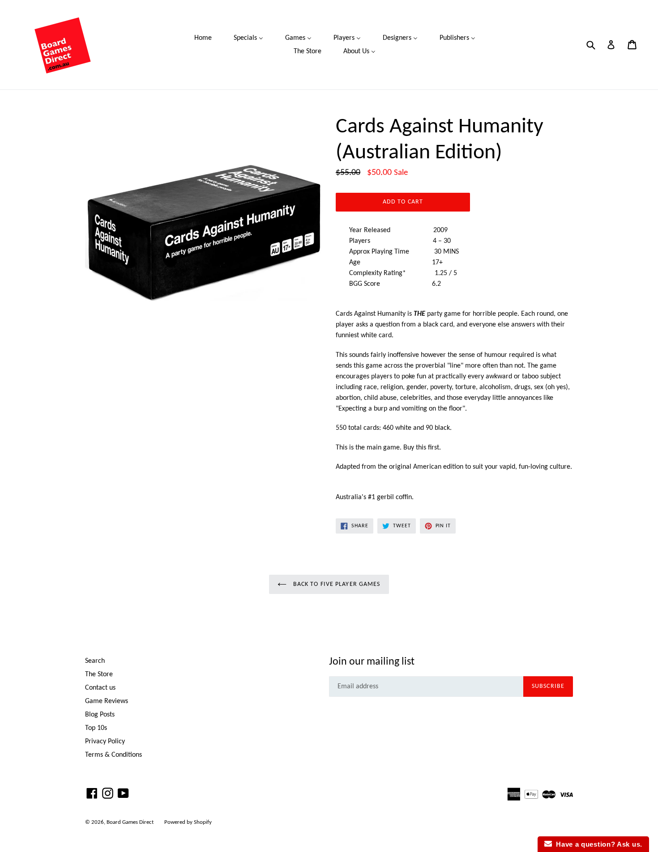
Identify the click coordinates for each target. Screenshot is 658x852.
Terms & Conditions (113, 755)
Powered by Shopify (188, 822)
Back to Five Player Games (335, 584)
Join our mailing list (371, 662)
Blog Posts (100, 714)
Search (95, 661)
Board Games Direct (130, 822)
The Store (99, 674)
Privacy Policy (105, 741)
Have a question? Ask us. (597, 844)
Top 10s (96, 728)
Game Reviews (106, 701)
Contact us (100, 687)
